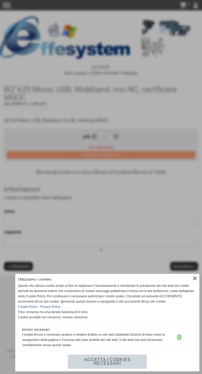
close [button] (195, 278)
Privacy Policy (50, 307)
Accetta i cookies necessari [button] (107, 361)
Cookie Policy (28, 307)
